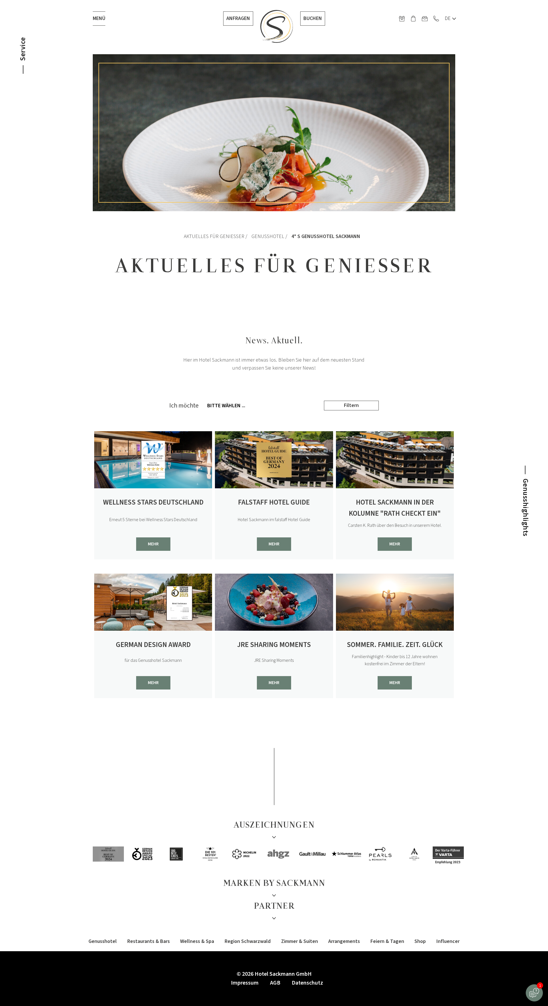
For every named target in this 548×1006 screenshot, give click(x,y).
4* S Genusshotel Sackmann (325, 236)
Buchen (312, 18)
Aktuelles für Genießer (214, 236)
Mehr (153, 544)
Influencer (448, 941)
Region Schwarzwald (248, 941)
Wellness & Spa (197, 941)
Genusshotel (267, 236)
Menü (99, 18)
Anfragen (238, 18)
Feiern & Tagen (387, 941)
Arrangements (344, 941)
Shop (420, 941)
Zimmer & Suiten (299, 941)
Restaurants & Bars (148, 941)
